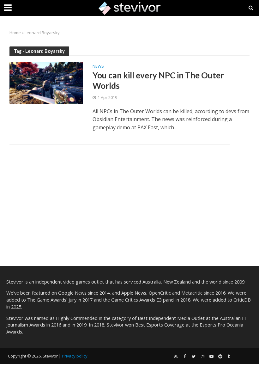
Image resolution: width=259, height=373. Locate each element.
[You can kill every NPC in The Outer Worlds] (46, 82)
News (98, 66)
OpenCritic (160, 293)
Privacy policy (74, 356)
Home (15, 32)
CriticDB (242, 300)
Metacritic (191, 293)
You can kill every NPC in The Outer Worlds (158, 80)
